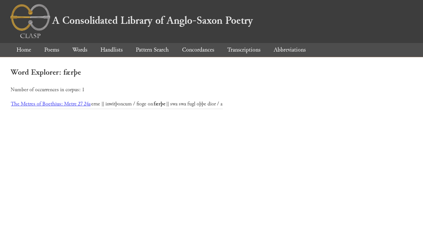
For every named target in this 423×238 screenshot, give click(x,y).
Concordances (198, 50)
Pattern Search (152, 50)
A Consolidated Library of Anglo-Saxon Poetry (152, 20)
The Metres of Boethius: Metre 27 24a (51, 104)
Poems (51, 50)
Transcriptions (243, 50)
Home (24, 50)
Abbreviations (290, 50)
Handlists (111, 50)
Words (79, 50)
